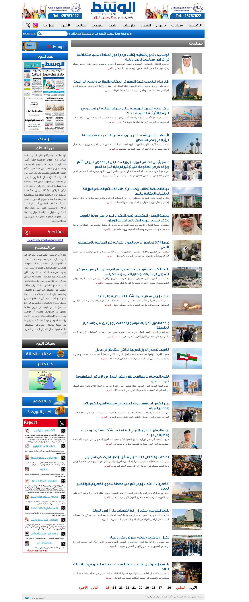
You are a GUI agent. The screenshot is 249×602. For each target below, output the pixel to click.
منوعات (97, 25)
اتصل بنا (49, 25)
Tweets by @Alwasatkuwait (45, 240)
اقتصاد (146, 25)
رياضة (113, 25)
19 (147, 587)
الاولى (193, 587)
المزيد (109, 68)
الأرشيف (45, 139)
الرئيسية (195, 25)
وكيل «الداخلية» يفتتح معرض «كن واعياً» (140, 537)
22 (127, 587)
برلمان (161, 25)
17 (160, 587)
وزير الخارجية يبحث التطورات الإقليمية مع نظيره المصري (102, 33)
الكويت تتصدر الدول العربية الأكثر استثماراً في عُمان (132, 350)
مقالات (81, 25)
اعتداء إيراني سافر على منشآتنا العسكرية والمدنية (134, 296)
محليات (177, 25)
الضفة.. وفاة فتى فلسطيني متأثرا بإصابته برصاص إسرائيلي (127, 457)
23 (121, 587)
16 (169, 587)
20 (140, 587)
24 (114, 587)
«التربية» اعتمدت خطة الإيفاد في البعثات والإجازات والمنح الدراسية (122, 82)
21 (134, 587)
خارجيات (129, 25)
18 (153, 587)
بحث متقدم (29, 33)
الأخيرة (66, 25)
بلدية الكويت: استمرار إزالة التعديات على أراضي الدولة (131, 511)
